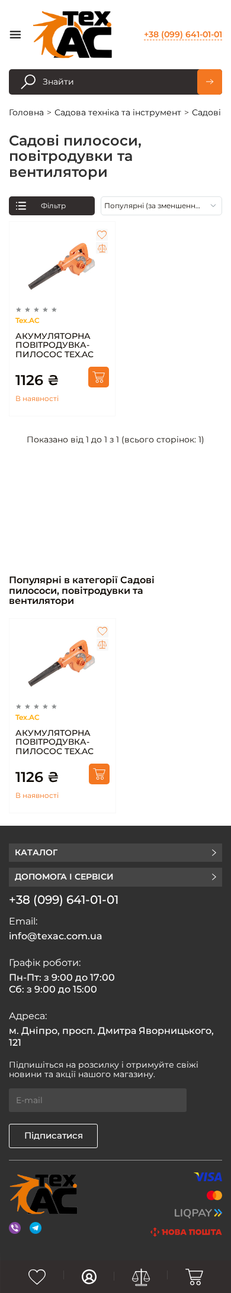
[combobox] (161, 205)
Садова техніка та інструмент (117, 112)
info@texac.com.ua (55, 936)
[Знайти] (209, 82)
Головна (26, 112)
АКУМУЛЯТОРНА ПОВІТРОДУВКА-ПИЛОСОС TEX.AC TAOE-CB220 (54, 345)
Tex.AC (27, 320)
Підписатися (53, 1135)
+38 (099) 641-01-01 (183, 34)
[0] (37, 1277)
